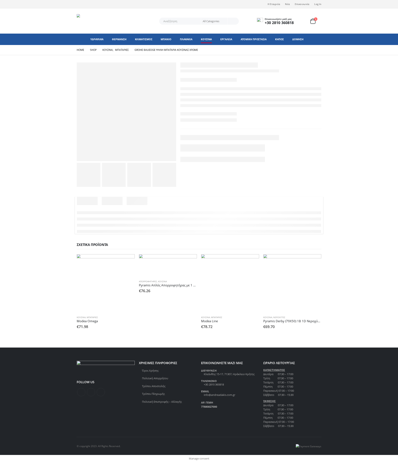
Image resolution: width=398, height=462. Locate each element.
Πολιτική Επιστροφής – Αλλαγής (162, 402)
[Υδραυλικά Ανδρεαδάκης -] (103, 21)
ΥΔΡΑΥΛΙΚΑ (96, 39)
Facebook (81, 392)
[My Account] (304, 21)
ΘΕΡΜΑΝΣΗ (119, 39)
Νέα (287, 4)
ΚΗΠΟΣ (279, 39)
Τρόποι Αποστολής (153, 386)
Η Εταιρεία (274, 4)
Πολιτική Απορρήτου (155, 378)
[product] (106, 283)
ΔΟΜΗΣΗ (297, 39)
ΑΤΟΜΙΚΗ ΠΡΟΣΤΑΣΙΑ (254, 39)
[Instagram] (93, 4)
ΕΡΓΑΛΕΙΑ (226, 39)
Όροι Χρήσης (150, 370)
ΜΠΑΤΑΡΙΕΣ (92, 317)
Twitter (91, 392)
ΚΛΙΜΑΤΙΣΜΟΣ (143, 39)
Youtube (101, 392)
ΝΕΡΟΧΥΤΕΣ (279, 317)
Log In (317, 4)
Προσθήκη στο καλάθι (128, 261)
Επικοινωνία (302, 4)
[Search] (233, 21)
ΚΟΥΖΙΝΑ (206, 39)
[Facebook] (80, 4)
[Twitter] (87, 4)
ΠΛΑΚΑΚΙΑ (186, 39)
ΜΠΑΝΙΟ (166, 39)
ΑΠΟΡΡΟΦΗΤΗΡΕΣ (148, 281)
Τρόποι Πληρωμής (153, 394)
